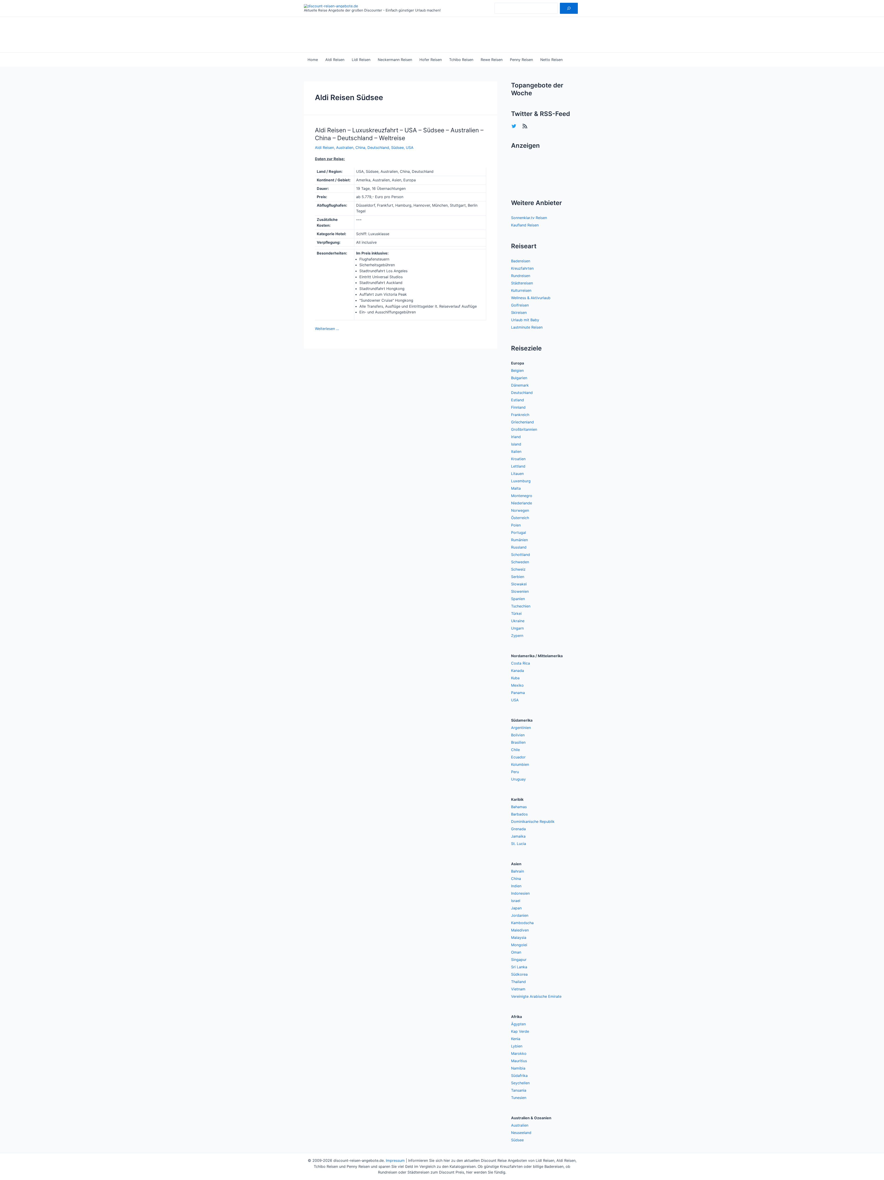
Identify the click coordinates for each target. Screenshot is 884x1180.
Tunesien (518, 1097)
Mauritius (519, 1061)
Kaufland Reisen (525, 225)
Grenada (518, 829)
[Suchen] (569, 8)
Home (313, 59)
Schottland (520, 554)
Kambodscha (522, 922)
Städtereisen (522, 283)
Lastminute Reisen (527, 327)
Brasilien (518, 742)
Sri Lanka (519, 967)
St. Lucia (518, 843)
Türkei (516, 613)
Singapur (518, 959)
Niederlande (521, 503)
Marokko (518, 1053)
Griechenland (522, 422)
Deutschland (378, 147)
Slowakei (519, 584)
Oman (516, 952)
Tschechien (520, 606)
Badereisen (520, 261)
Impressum (395, 1160)
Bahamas (519, 806)
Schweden (520, 562)
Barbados (519, 814)
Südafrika (519, 1075)
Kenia (515, 1038)
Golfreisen (520, 305)
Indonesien (520, 893)
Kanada (517, 670)
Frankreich (520, 414)
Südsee (397, 147)
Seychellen (520, 1083)
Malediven (520, 930)
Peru (515, 771)
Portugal (518, 532)
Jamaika (518, 836)
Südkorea (519, 974)
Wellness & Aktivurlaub (530, 297)
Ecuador (518, 757)
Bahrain (517, 871)
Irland (516, 436)
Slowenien (520, 591)
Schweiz (518, 569)
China (360, 147)
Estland (517, 400)
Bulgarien (519, 378)
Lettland (518, 466)
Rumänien (519, 540)
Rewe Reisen (492, 59)
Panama (518, 692)
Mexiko (517, 685)
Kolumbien (520, 764)
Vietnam (518, 989)
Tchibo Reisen (461, 59)
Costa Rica (520, 663)
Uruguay (518, 779)
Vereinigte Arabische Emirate (536, 996)
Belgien (517, 370)
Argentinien (521, 727)
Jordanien (519, 915)
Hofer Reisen (430, 59)
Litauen (517, 473)
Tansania (518, 1090)
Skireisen (519, 312)
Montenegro (521, 495)
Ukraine (517, 621)
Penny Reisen (521, 59)
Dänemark (520, 385)
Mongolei (519, 945)
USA (409, 147)
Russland (518, 547)
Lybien (516, 1046)
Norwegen (520, 510)
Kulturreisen (521, 290)
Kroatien (518, 459)
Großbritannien (524, 429)
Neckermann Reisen (395, 59)
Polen (516, 525)
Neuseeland (521, 1132)
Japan (516, 908)
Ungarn (517, 628)
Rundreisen (520, 275)
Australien (344, 147)
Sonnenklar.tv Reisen (529, 217)
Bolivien (518, 735)
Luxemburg (521, 481)
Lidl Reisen (361, 59)
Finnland (518, 407)
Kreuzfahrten (522, 268)
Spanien (518, 598)
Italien (516, 451)
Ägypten (518, 1024)
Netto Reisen (551, 59)
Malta (516, 488)
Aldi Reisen (334, 59)
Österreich (520, 517)
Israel (515, 900)
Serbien (517, 576)
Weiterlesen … (327, 328)
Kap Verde (520, 1031)
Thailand (518, 981)
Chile (515, 749)
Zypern (517, 635)
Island (516, 444)
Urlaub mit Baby (525, 320)
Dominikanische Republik (533, 821)
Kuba (515, 678)
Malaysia (518, 937)
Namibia (518, 1068)
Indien (516, 886)
